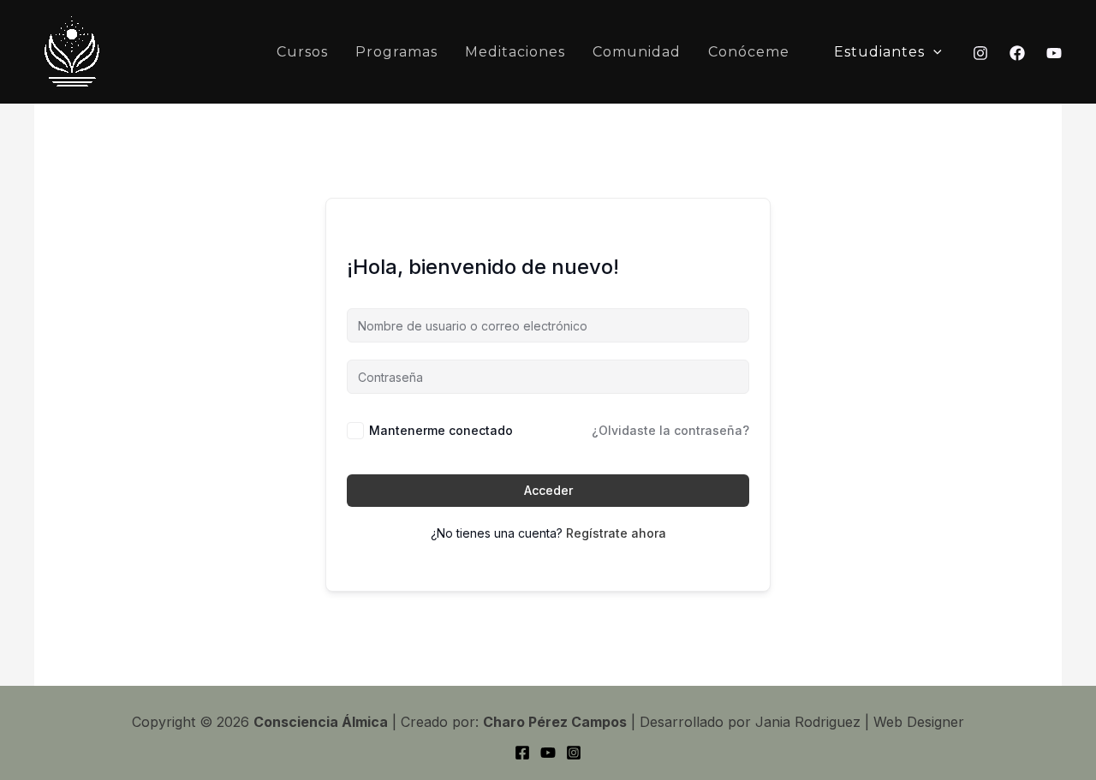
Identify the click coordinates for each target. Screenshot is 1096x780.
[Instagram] (980, 53)
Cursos (302, 52)
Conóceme (748, 52)
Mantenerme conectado (441, 430)
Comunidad (637, 52)
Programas (396, 52)
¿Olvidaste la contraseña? (670, 430)
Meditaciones (515, 52)
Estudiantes (879, 52)
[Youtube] (1054, 53)
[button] (933, 52)
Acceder (548, 490)
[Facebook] (1017, 53)
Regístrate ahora (616, 533)
